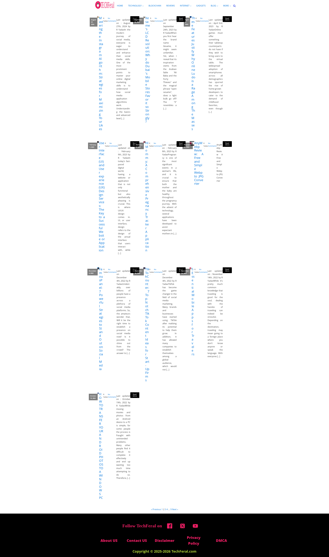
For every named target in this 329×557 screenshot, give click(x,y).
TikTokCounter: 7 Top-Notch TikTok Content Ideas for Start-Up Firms (147, 324)
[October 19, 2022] (98, 393)
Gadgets (201, 5)
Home (120, 5)
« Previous (156, 509)
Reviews (170, 5)
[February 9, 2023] (98, 142)
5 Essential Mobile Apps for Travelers (193, 311)
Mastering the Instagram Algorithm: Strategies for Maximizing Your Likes (101, 73)
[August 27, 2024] (98, 17)
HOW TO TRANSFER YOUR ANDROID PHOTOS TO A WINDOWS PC (101, 446)
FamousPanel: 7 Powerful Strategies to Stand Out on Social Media (101, 319)
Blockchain (155, 5)
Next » (175, 509)
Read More (181, 19)
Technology (135, 5)
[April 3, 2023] (190, 17)
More (226, 5)
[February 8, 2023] (144, 142)
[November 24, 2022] (144, 268)
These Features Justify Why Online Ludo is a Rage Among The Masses (193, 73)
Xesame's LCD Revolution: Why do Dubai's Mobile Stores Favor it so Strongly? (147, 69)
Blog (213, 5)
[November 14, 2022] (191, 268)
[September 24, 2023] (144, 17)
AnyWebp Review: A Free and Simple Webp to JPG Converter (198, 163)
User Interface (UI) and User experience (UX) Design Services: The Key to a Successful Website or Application (102, 196)
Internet (184, 5)
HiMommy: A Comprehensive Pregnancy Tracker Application (147, 196)
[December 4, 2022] (98, 268)
